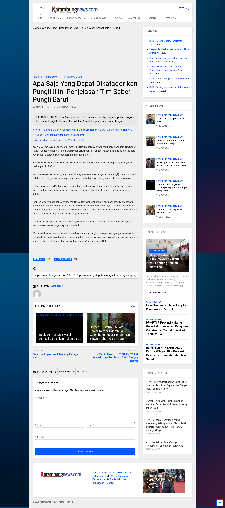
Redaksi (110, 483)
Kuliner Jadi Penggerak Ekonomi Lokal (169, 78)
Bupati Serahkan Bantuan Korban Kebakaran (60, 135)
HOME (39, 18)
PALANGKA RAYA (156, 231)
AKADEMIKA (134, 18)
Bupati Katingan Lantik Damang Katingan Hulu (56, 356)
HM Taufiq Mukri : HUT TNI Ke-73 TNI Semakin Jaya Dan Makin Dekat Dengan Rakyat (115, 357)
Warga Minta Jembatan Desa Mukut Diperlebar (61, 140)
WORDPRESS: (66, 371)
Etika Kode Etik (100, 476)
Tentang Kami (100, 472)
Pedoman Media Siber (120, 472)
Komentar (41, 398)
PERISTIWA (53, 18)
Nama (39, 425)
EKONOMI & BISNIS (157, 373)
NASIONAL (152, 18)
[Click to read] (59, 328)
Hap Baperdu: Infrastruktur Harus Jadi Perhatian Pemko (164, 479)
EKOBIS (118, 18)
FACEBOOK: (82, 371)
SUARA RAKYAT (98, 18)
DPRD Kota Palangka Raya (169, 115)
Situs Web (40, 437)
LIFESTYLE (169, 18)
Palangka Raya (158, 251)
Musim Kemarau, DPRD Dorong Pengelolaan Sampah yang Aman (172, 187)
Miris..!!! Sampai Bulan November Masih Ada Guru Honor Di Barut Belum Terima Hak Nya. (84, 129)
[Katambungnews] (73, 12)
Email (90, 425)
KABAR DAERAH (75, 18)
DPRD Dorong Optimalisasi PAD (165, 41)
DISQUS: (94, 371)
